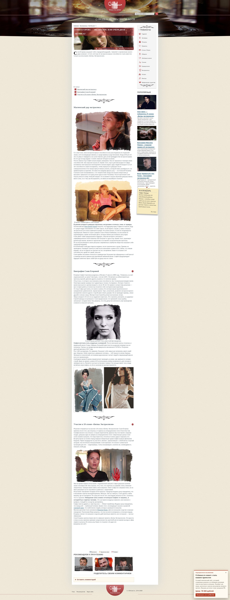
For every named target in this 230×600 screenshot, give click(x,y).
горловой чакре (79, 508)
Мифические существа (148, 82)
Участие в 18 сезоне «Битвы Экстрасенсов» (92, 94)
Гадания (144, 34)
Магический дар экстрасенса (86, 89)
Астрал (144, 74)
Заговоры (144, 38)
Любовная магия (147, 58)
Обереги (144, 54)
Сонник (144, 62)
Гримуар (76, 25)
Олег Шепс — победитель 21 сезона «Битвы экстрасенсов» (145, 114)
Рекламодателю (81, 591)
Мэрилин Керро (102, 510)
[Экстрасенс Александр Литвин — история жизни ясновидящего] (83, 558)
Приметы (144, 46)
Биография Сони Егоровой (86, 92)
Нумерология (146, 66)
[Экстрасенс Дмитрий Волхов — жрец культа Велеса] (124, 558)
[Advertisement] (103, 71)
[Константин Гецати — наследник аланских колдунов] (104, 558)
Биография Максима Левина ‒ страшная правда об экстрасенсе (145, 145)
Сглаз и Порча (146, 50)
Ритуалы (144, 42)
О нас (73, 591)
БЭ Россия (91, 25)
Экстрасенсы (83, 25)
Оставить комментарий (86, 579)
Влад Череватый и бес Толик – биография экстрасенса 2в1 (145, 175)
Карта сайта (90, 591)
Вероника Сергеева (108, 48)
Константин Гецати (90, 226)
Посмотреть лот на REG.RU (205, 595)
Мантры (144, 78)
